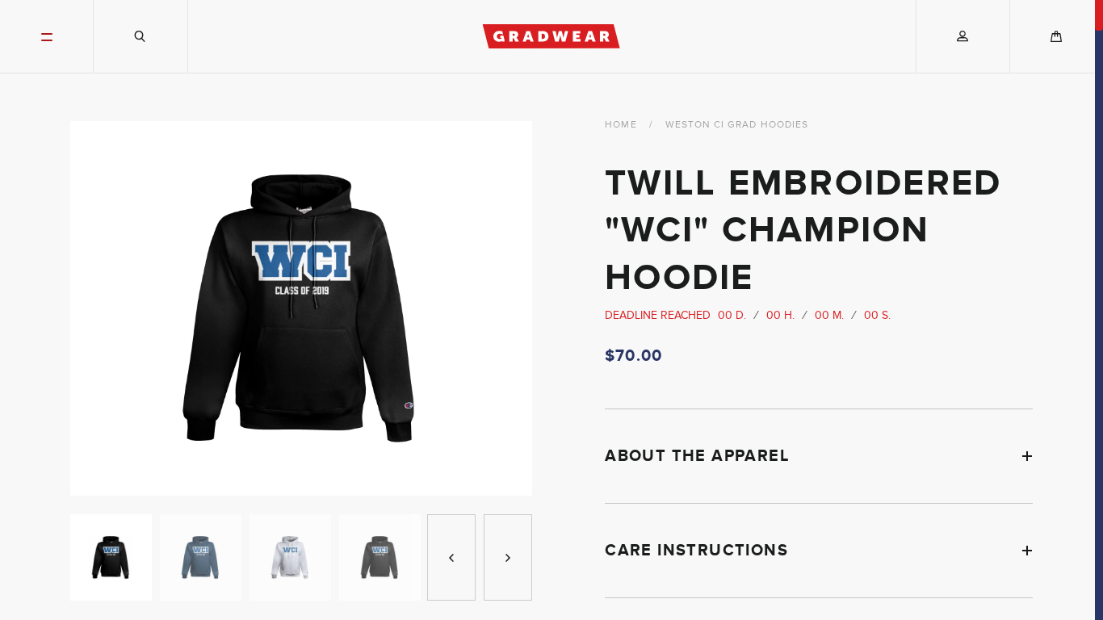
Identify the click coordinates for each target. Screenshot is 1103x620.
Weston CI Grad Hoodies (737, 124)
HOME (620, 124)
